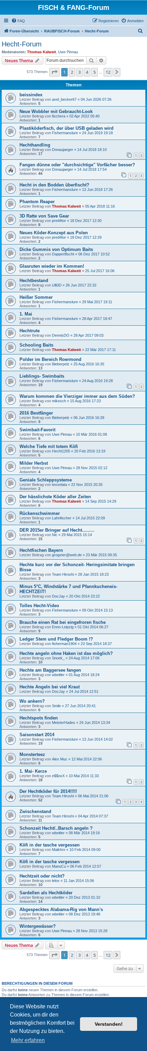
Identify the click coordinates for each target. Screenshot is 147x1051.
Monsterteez (32, 754)
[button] (54, 72)
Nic (54, 535)
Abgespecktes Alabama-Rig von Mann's (61, 909)
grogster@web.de (67, 555)
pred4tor (59, 221)
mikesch (59, 401)
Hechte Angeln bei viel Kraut (49, 686)
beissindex (30, 94)
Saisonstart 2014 (36, 734)
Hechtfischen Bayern (41, 550)
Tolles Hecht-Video (39, 605)
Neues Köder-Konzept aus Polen (53, 232)
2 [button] (72, 72)
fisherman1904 (64, 644)
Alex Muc (59, 759)
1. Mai (25, 314)
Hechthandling (34, 145)
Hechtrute (29, 330)
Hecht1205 (61, 451)
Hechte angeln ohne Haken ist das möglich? (66, 653)
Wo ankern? (32, 701)
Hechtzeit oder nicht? (42, 876)
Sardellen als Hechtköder (45, 892)
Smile (56, 706)
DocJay (58, 596)
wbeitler (58, 675)
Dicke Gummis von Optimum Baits (56, 249)
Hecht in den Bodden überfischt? (54, 184)
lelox (55, 881)
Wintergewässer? (37, 926)
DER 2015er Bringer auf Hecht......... (56, 530)
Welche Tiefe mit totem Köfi (48, 446)
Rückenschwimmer (39, 513)
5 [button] (94, 72)
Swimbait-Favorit (37, 429)
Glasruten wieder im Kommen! (51, 266)
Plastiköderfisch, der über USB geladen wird (66, 128)
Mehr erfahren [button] (28, 1040)
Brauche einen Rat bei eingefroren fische (62, 622)
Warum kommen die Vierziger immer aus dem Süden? (77, 396)
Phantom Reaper (37, 201)
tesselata (59, 484)
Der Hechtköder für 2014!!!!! (48, 791)
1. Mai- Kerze (33, 771)
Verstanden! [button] (109, 1024)
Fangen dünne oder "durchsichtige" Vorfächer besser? (77, 164)
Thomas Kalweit (41, 52)
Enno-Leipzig (63, 627)
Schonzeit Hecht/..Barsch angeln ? (56, 828)
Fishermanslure (65, 133)
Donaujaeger (62, 150)
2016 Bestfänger (36, 413)
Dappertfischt (63, 254)
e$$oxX (58, 776)
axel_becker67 (64, 99)
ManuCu (59, 866)
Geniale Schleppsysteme (45, 479)
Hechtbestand (33, 280)
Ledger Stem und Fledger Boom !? (56, 639)
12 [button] (108, 72)
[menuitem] (18, 21)
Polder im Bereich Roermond (50, 359)
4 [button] (87, 72)
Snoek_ (58, 658)
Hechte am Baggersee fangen (50, 670)
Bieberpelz (60, 364)
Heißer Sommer (36, 297)
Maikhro (58, 849)
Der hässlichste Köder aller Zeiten (55, 496)
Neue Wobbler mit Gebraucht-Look (56, 111)
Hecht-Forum (22, 44)
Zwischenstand (35, 811)
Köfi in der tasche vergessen (49, 844)
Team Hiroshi (63, 574)
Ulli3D (57, 285)
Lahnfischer (61, 518)
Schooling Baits (36, 345)
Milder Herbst (33, 463)
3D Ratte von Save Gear (44, 216)
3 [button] (79, 72)
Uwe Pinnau (68, 52)
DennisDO (60, 335)
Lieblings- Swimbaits (41, 376)
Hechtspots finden (38, 717)
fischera (58, 116)
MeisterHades (63, 722)
